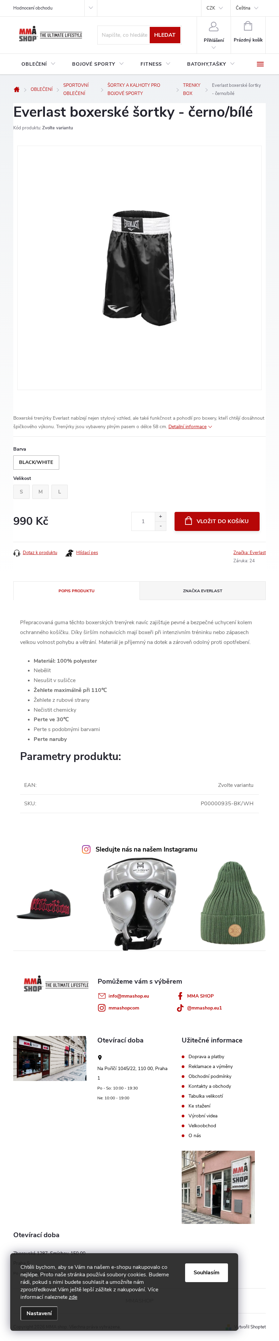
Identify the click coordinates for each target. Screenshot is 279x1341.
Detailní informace (187, 426)
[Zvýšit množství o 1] (160, 516)
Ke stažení (199, 1106)
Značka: (249, 553)
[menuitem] (38, 64)
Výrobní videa (202, 1116)
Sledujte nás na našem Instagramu (146, 849)
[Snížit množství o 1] (160, 526)
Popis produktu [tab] (77, 591)
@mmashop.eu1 (204, 1008)
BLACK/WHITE (36, 462)
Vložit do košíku (223, 521)
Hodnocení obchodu (32, 8)
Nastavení (39, 1313)
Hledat (165, 35)
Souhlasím (206, 1272)
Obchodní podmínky (209, 1076)
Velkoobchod (202, 1126)
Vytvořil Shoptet (250, 1327)
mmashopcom (124, 1008)
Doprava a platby (206, 1057)
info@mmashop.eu (129, 996)
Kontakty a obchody (209, 1086)
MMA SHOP (200, 996)
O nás (194, 1135)
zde (73, 1297)
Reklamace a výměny (210, 1066)
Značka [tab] (202, 591)
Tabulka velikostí (205, 1096)
